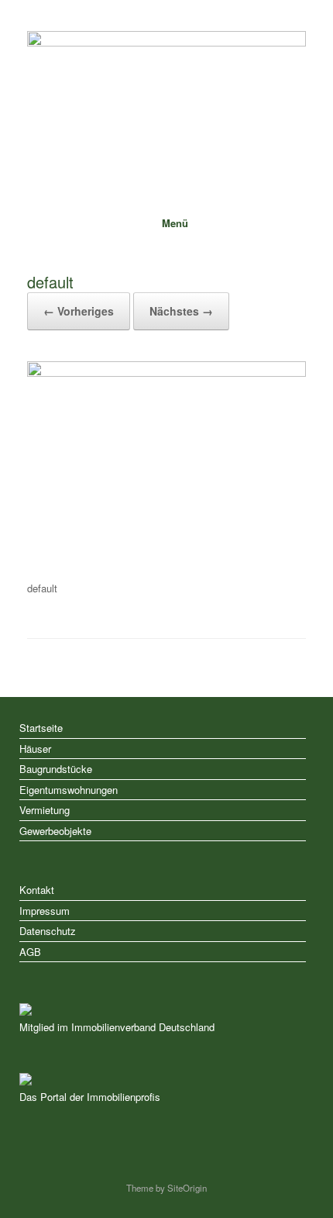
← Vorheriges (78, 311)
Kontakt (36, 889)
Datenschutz (47, 930)
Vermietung (44, 809)
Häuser (35, 748)
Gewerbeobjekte (55, 830)
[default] (166, 372)
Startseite (41, 727)
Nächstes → (181, 311)
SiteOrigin (187, 1188)
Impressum (44, 910)
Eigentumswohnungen (68, 789)
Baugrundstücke (55, 768)
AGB (30, 951)
